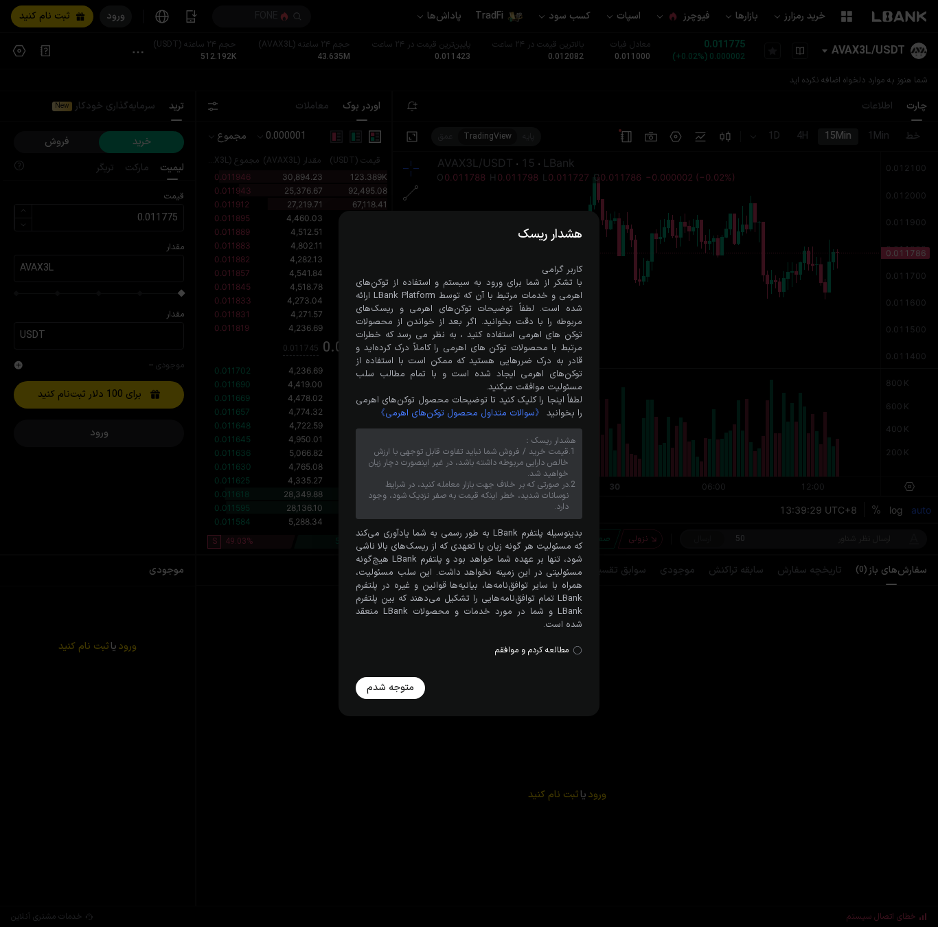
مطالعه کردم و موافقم (532, 650)
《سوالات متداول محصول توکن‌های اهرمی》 (460, 413)
